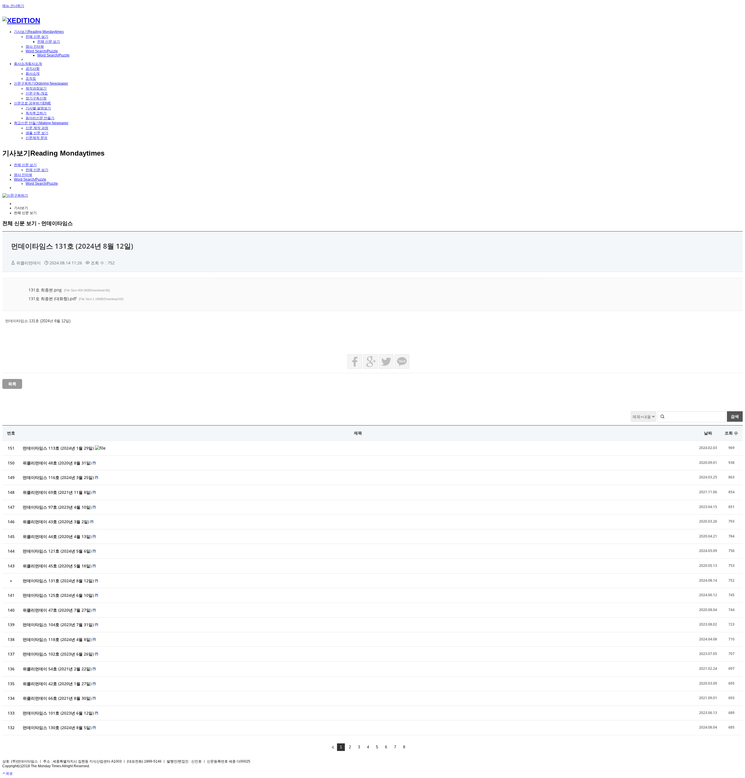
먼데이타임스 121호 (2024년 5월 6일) (58, 551)
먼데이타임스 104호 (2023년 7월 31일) (59, 624)
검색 (735, 416)
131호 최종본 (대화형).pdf (76, 298)
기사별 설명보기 (38, 108)
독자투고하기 (36, 113)
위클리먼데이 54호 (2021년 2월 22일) (58, 669)
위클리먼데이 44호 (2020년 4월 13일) (58, 536)
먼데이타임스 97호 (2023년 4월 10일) (58, 507)
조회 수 (731, 433)
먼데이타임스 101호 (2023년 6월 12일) (59, 713)
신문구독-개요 (37, 93)
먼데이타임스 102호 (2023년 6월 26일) (59, 654)
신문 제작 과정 (37, 128)
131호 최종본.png (69, 290)
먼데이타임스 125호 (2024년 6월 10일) (59, 595)
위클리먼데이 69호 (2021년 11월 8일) (58, 492)
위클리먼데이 (28, 263)
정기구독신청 (36, 98)
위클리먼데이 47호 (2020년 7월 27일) (58, 610)
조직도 (31, 78)
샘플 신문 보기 (37, 133)
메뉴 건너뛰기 (13, 6)
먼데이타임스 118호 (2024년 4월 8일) (58, 639)
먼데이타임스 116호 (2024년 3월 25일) (59, 477)
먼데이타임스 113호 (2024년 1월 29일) (59, 448)
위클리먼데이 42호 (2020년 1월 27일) (58, 683)
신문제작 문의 (36, 138)
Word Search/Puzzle (42, 51)
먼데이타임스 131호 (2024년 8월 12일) (72, 246)
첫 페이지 (333, 747)
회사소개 (33, 74)
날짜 (708, 433)
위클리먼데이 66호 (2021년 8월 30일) (58, 698)
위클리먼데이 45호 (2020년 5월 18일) (58, 566)
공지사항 (33, 69)
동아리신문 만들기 (40, 118)
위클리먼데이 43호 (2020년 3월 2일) (56, 521)
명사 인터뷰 (35, 46)
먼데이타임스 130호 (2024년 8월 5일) (58, 727)
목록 (12, 384)
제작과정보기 (36, 88)
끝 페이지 (412, 747)
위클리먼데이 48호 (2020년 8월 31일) (58, 463)
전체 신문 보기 (37, 37)
